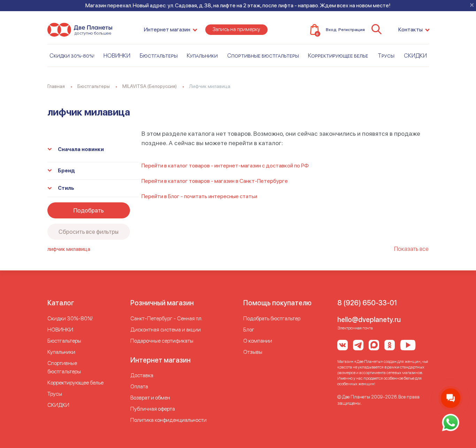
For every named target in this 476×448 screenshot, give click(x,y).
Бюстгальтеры (159, 55)
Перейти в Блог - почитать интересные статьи (199, 196)
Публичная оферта (152, 408)
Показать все (411, 248)
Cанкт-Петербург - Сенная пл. (166, 318)
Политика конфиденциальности (168, 420)
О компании (257, 340)
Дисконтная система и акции (165, 329)
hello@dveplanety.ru (369, 319)
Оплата (139, 386)
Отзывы (252, 352)
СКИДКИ (415, 55)
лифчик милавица (68, 249)
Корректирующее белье (338, 55)
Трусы (386, 55)
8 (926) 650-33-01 (367, 303)
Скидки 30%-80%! (71, 55)
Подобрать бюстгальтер (271, 318)
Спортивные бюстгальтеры (263, 55)
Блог (248, 329)
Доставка (141, 375)
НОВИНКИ (116, 55)
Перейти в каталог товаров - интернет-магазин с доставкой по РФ (225, 165)
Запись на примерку (236, 29)
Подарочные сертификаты (161, 340)
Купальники (202, 55)
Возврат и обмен (150, 397)
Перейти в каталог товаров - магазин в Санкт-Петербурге (214, 181)
